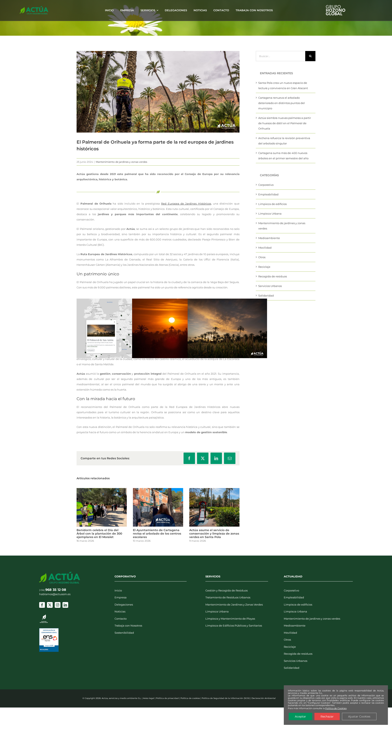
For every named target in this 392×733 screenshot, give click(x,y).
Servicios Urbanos (270, 286)
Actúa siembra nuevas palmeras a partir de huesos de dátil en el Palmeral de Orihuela (284, 123)
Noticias (120, 611)
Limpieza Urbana (270, 213)
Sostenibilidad (124, 632)
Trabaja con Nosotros (128, 625)
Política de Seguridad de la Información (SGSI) (226, 698)
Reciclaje (264, 266)
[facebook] (42, 605)
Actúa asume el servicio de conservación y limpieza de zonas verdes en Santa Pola (214, 533)
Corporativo (266, 184)
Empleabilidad (268, 194)
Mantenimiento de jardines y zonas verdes (121, 161)
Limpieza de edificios (272, 204)
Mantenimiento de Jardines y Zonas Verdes (234, 604)
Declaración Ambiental (264, 698)
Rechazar (327, 716)
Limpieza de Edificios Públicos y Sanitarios (233, 625)
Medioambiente (269, 238)
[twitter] (50, 605)
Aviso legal (148, 698)
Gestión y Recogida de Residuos (226, 590)
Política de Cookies (335, 708)
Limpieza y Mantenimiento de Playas (230, 618)
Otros (261, 257)
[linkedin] (65, 605)
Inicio (118, 590)
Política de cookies (190, 698)
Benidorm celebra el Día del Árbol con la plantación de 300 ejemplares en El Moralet (99, 533)
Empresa (121, 597)
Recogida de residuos (272, 276)
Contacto (121, 618)
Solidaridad (266, 295)
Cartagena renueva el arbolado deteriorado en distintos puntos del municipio (281, 103)
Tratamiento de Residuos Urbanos (227, 597)
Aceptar (300, 716)
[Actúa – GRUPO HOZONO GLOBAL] (34, 7)
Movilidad (265, 247)
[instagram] (57, 605)
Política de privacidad (167, 698)
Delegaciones (124, 604)
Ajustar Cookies (359, 716)
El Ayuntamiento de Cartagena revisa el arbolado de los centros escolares (157, 533)
